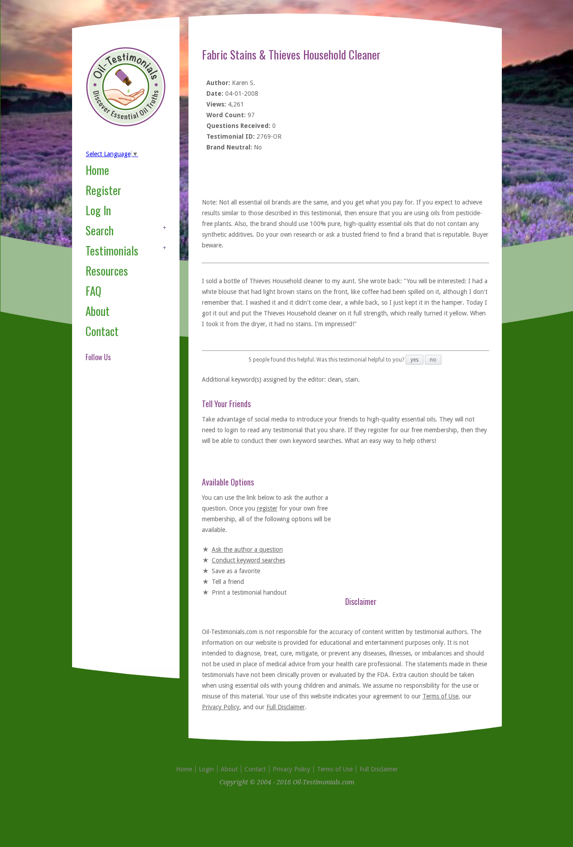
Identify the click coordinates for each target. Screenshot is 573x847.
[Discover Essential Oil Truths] (126, 124)
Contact (102, 330)
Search (100, 230)
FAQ (93, 290)
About (98, 310)
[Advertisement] (121, 525)
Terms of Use (440, 696)
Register (103, 190)
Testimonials (112, 250)
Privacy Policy (220, 707)
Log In (98, 210)
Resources (107, 270)
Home (97, 169)
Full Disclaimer (285, 707)
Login (206, 769)
